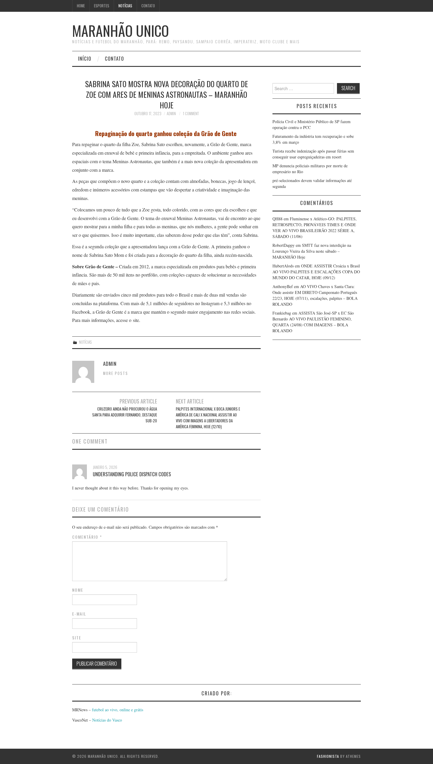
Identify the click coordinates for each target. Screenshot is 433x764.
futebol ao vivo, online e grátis (117, 709)
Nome (77, 590)
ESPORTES (101, 6)
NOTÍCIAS (125, 6)
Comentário (87, 537)
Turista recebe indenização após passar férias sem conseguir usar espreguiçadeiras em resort (313, 154)
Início (84, 58)
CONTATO (148, 6)
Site (76, 638)
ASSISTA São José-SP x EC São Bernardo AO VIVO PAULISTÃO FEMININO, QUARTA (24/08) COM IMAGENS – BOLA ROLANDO (313, 321)
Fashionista (328, 756)
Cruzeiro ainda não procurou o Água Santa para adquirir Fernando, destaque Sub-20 (124, 415)
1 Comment (191, 113)
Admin (171, 113)
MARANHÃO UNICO (120, 30)
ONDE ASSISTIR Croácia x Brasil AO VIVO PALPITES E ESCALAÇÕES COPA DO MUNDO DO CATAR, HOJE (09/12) (316, 271)
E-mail (79, 614)
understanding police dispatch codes (132, 474)
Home (81, 6)
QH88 (277, 218)
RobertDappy (283, 245)
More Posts (115, 373)
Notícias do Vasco (106, 720)
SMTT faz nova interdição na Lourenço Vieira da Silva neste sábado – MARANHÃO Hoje (311, 251)
